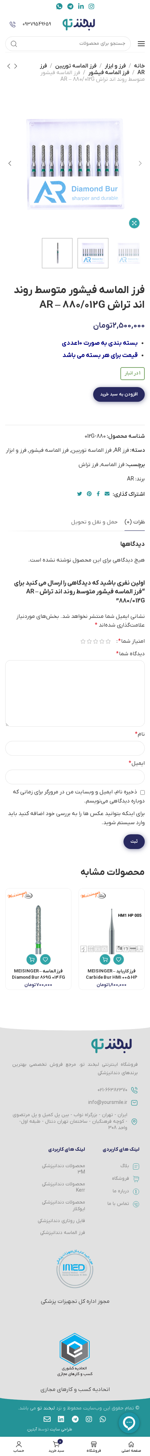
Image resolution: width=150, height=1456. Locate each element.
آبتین (32, 1429)
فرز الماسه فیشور (108, 72)
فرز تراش (88, 464)
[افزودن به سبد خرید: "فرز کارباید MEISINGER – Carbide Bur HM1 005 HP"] (105, 959)
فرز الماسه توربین (76, 66)
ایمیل (137, 763)
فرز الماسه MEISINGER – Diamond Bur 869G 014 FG (38, 974)
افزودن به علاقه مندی (113, 413)
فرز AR (121, 450)
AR (130, 479)
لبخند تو (46, 1408)
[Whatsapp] (102, 1419)
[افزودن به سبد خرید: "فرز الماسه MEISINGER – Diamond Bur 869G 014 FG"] (32, 959)
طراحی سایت (61, 1429)
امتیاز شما (131, 641)
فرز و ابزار (115, 66)
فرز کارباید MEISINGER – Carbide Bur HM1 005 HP (111, 974)
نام (140, 734)
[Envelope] (47, 1419)
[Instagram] (88, 1419)
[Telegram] (75, 1419)
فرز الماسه (113, 464)
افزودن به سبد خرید (119, 394)
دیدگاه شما (130, 653)
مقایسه (68, 413)
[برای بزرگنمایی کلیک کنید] (134, 223)
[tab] (135, 522)
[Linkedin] (61, 1419)
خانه (139, 66)
